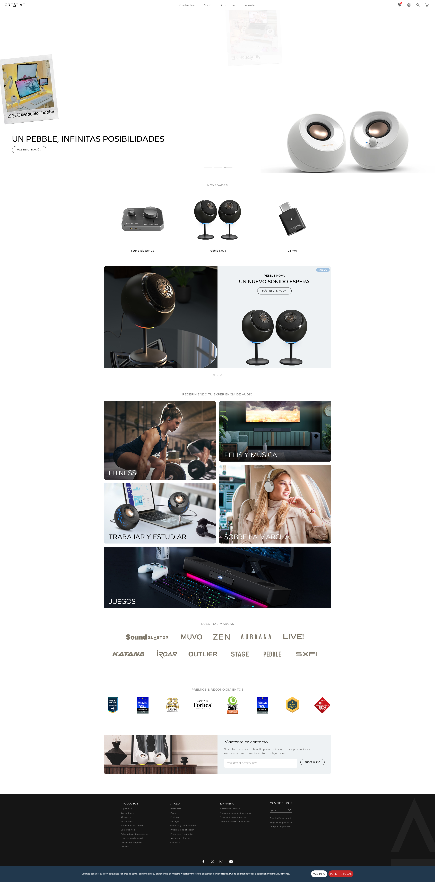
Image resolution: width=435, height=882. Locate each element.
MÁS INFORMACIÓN (274, 291)
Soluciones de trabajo (132, 825)
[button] (214, 375)
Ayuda (250, 5)
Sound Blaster (128, 813)
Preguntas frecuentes (182, 834)
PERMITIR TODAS (341, 873)
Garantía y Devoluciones (183, 825)
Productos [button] (186, 5)
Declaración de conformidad (235, 821)
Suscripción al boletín (281, 818)
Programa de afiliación (182, 830)
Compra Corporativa (280, 826)
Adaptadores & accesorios (135, 834)
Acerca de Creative (230, 809)
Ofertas (125, 846)
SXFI (208, 5)
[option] (142, 220)
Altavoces (126, 817)
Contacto (175, 842)
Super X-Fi (126, 809)
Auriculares (127, 821)
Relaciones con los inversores (235, 813)
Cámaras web (128, 830)
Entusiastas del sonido (132, 838)
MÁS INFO (319, 873)
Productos (175, 809)
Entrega (174, 821)
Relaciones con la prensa (233, 817)
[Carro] (427, 5)
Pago (173, 813)
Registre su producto (281, 822)
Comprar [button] (228, 5)
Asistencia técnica (180, 838)
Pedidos (174, 817)
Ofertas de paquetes (132, 842)
